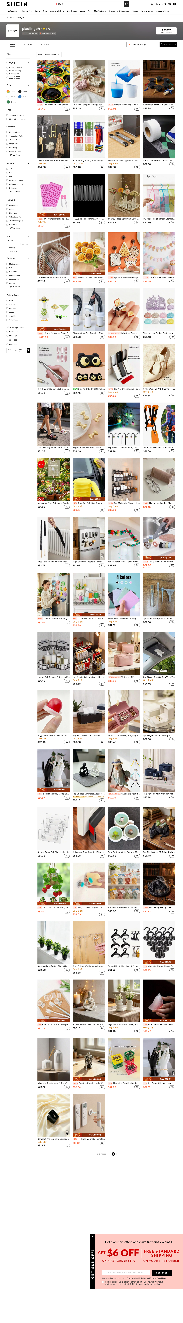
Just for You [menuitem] (27, 11)
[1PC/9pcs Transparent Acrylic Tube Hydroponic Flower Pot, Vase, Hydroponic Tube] (89, 195)
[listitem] (30, 33)
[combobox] (48, 54)
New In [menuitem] (37, 11)
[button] (169, 4)
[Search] (126, 4)
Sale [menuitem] (45, 11)
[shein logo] (16, 4)
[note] (53, 215)
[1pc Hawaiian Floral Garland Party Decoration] (124, 538)
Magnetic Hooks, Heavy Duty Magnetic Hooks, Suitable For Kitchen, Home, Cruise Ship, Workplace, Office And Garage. (159, 966)
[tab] (12, 44)
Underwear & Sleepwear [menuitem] (119, 11)
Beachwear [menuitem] (72, 11)
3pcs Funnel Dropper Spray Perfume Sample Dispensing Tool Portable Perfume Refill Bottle (159, 618)
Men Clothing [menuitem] (100, 11)
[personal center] (152, 4)
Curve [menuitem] (82, 11)
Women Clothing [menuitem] (57, 11)
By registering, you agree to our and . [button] (134, 1278)
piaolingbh (31, 29)
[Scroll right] (175, 11)
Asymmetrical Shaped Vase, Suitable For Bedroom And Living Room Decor (124, 1024)
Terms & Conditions (158, 1278)
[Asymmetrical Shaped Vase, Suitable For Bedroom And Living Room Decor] (124, 1001)
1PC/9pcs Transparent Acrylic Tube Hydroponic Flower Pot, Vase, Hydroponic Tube (89, 219)
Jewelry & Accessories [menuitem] (165, 11)
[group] (18, 67)
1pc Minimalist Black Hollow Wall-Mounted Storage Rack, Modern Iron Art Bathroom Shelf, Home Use (124, 503)
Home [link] (9, 17)
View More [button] (15, 155)
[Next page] (117, 1154)
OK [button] (28, 350)
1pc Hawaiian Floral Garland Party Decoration (124, 562)
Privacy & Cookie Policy (136, 1278)
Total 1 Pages (100, 1154)
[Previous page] (110, 1154)
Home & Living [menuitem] (147, 11)
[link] (157, 4)
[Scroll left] (171, 11)
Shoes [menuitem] (135, 11)
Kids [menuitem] (89, 11)
